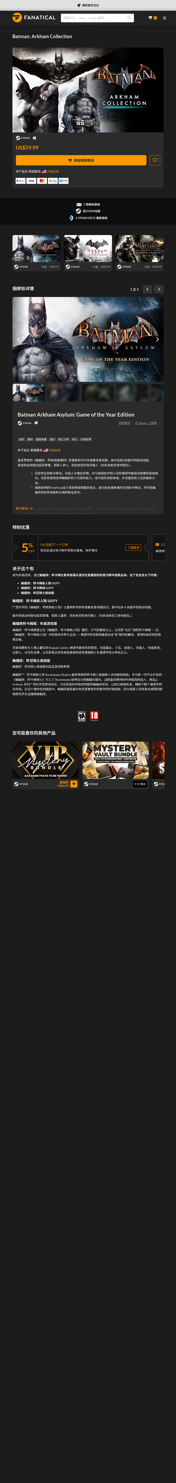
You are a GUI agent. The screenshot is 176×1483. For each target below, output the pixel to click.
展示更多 (22, 508)
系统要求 (124, 423)
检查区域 (53, 171)
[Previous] (147, 289)
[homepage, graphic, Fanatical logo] (33, 17)
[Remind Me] (155, 160)
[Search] (129, 18)
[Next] (159, 289)
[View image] (63, 393)
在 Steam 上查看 (146, 423)
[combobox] (102, 18)
